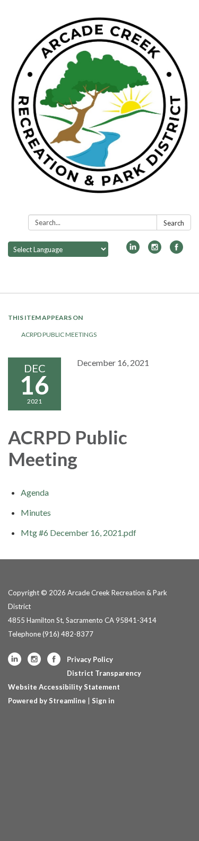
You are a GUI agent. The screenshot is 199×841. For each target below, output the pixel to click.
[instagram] (154, 250)
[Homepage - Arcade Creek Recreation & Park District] (99, 109)
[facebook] (176, 250)
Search (173, 223)
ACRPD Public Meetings (59, 334)
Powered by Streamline (47, 700)
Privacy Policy (90, 659)
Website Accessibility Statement (64, 687)
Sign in (103, 700)
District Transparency (104, 673)
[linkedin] (133, 250)
